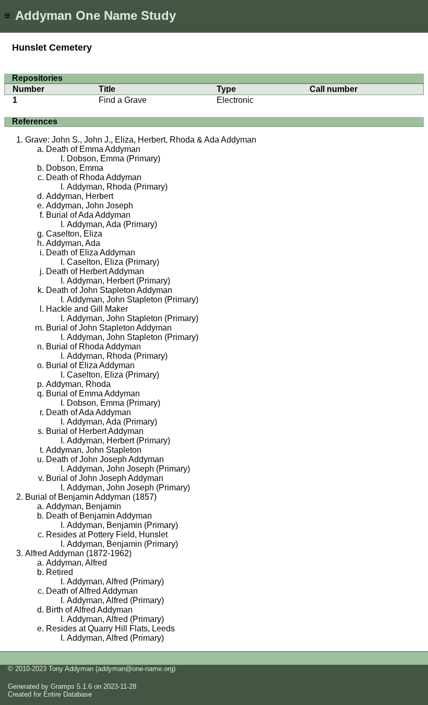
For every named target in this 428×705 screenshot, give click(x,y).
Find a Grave (123, 100)
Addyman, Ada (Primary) (112, 224)
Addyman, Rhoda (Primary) (117, 186)
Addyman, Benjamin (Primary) (122, 525)
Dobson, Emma (74, 167)
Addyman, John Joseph (89, 205)
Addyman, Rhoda (78, 384)
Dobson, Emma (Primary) (113, 158)
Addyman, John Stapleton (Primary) (132, 299)
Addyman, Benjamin (83, 506)
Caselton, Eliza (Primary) (113, 261)
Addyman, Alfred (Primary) (115, 581)
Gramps (63, 686)
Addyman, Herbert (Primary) (118, 280)
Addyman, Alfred (76, 562)
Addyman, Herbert (79, 196)
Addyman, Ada (73, 243)
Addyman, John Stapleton (93, 449)
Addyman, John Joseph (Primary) (128, 468)
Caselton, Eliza (74, 233)
